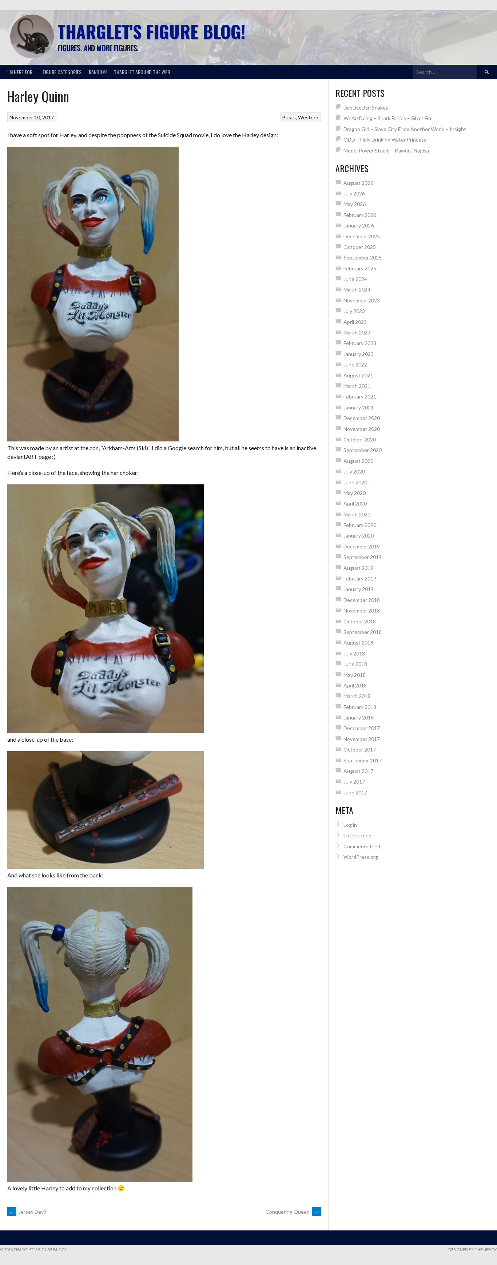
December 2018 (361, 600)
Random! (98, 72)
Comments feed (361, 846)
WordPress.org (360, 857)
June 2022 (355, 364)
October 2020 (359, 439)
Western (308, 117)
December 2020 (361, 418)
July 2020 (354, 471)
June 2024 (355, 279)
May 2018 (354, 675)
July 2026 (354, 193)
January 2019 (358, 589)
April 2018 (355, 685)
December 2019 (361, 546)
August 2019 (358, 568)
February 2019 (359, 578)
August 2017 (358, 771)
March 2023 (356, 332)
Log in (350, 825)
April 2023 (355, 322)
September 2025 (362, 257)
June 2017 (355, 792)
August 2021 (358, 375)
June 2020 (355, 482)
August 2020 (358, 461)
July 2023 (354, 311)
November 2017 (361, 739)
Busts (289, 117)
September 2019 (362, 557)
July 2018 (354, 653)
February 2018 (359, 707)
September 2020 (362, 450)
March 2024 (356, 289)
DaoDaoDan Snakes (365, 107)
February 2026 (359, 215)
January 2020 (358, 535)
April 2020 (355, 503)
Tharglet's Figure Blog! (151, 31)
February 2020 (359, 525)
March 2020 (356, 514)
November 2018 (361, 610)
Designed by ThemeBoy (472, 1249)
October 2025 (359, 247)
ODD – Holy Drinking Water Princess (384, 139)
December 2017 (361, 728)
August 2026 (358, 183)
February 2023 (359, 343)
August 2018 (358, 642)
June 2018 (355, 664)
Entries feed (357, 835)
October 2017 (359, 749)
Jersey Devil (27, 1212)
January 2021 (358, 407)
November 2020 (361, 429)
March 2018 (356, 696)
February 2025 (359, 268)
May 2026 (354, 204)
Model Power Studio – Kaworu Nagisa (386, 150)
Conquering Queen (292, 1212)
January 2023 (358, 354)
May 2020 (354, 493)
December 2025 (361, 236)
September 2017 (362, 760)
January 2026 (358, 225)
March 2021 (356, 386)
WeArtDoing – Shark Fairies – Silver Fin (387, 118)
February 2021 (359, 396)
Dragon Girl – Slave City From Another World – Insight (404, 129)
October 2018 (359, 621)
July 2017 (354, 781)
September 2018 (362, 632)
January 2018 (358, 717)
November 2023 (361, 300)
